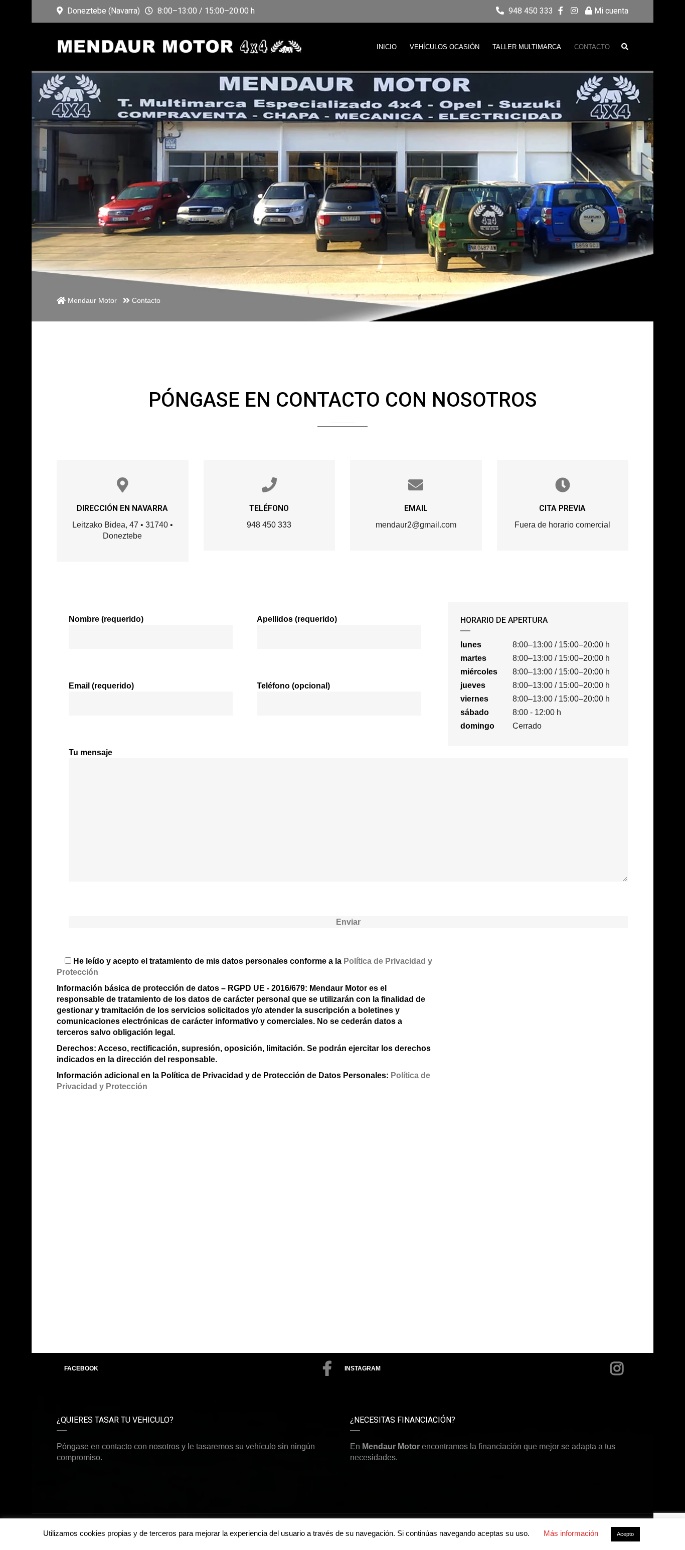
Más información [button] (571, 1533)
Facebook (81, 1368)
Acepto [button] (625, 1534)
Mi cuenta (610, 11)
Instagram (363, 1368)
